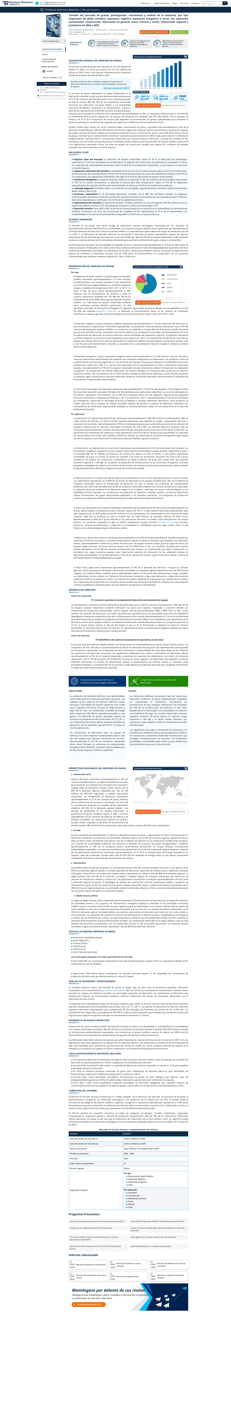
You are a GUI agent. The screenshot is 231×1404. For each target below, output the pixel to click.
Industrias (145, 3)
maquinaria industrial (106, 311)
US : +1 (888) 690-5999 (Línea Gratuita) (50, 89)
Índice (45, 54)
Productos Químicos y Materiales (62, 9)
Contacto (195, 3)
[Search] (225, 3)
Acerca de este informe (52, 49)
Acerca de (184, 3)
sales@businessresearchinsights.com (52, 96)
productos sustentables (114, 990)
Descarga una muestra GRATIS (149, 105)
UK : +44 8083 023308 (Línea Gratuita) (53, 92)
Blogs (174, 3)
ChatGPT (49, 71)
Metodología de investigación (49, 60)
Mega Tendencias (162, 3)
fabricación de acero (166, 522)
